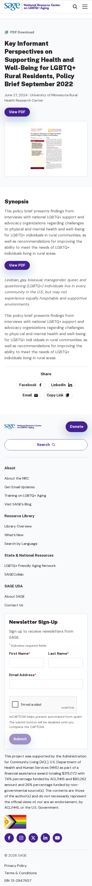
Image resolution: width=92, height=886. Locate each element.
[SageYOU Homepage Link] (32, 6)
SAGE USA (13, 586)
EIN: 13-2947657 (17, 880)
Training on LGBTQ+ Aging (25, 495)
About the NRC (16, 478)
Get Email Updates (19, 487)
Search (43, 444)
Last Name (57, 653)
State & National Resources (29, 555)
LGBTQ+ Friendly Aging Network (30, 565)
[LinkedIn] (45, 838)
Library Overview (18, 526)
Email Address (21, 675)
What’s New (13, 535)
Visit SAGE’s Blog (17, 504)
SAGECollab (14, 574)
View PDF (17, 112)
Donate (76, 426)
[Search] (75, 6)
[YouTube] (57, 838)
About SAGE (14, 596)
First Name (18, 653)
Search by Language (21, 543)
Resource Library (19, 516)
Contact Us (13, 605)
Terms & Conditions (20, 873)
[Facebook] (9, 838)
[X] (33, 838)
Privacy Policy (15, 865)
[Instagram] (21, 838)
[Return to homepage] (25, 426)
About (9, 468)
